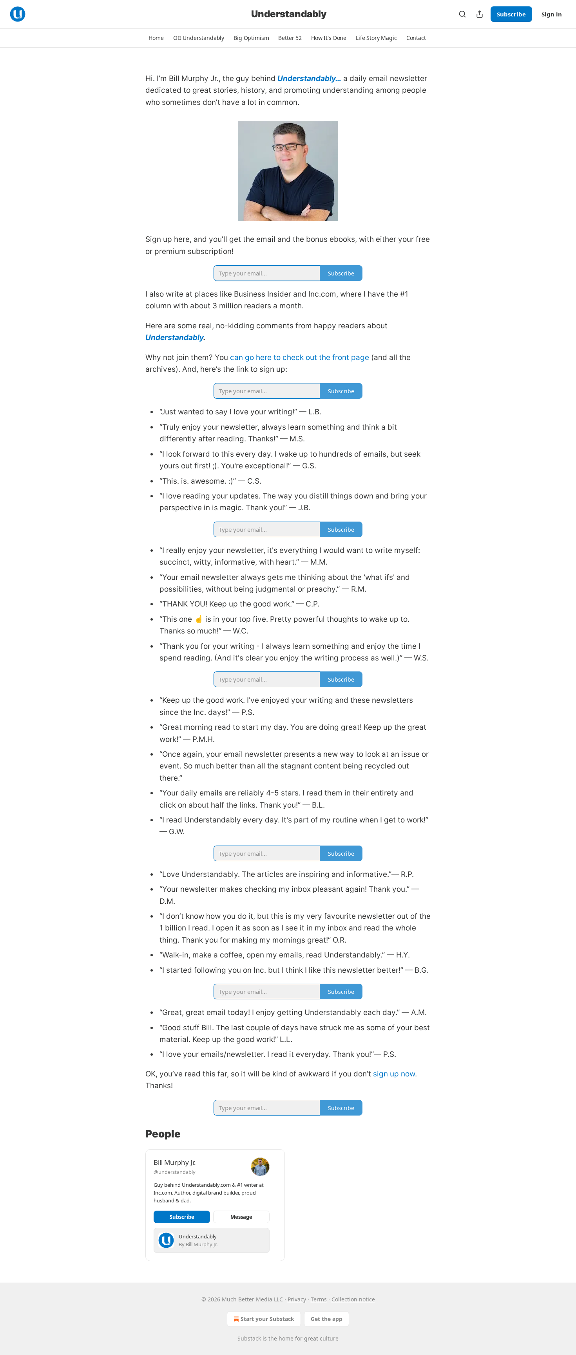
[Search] (462, 14)
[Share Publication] (479, 14)
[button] (156, 38)
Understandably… (309, 78)
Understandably (174, 337)
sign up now (394, 1073)
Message (241, 1216)
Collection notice (353, 1299)
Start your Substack (267, 1319)
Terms (319, 1299)
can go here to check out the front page (299, 357)
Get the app (326, 1319)
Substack (249, 1338)
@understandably (175, 1171)
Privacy (297, 1299)
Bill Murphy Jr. (175, 1162)
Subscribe (511, 14)
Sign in (552, 14)
